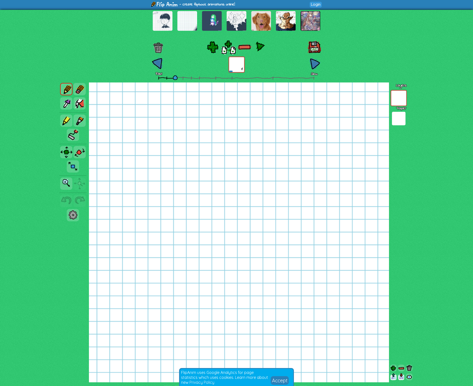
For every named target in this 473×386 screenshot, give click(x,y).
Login (316, 4)
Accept (279, 380)
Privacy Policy (201, 382)
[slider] (175, 77)
